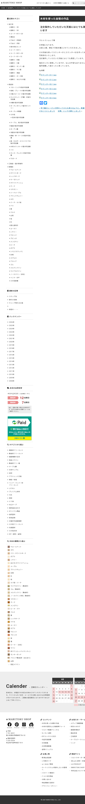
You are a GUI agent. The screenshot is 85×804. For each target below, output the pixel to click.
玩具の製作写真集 (18, 117)
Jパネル (12, 488)
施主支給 (74, 733)
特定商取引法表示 (48, 783)
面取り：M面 (15, 60)
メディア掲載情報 (77, 723)
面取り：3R (14, 27)
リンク (73, 743)
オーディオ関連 (15, 111)
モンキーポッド (15, 654)
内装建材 (12, 527)
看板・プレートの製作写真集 (20, 90)
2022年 (11, 335)
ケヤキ (12, 622)
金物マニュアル (47, 749)
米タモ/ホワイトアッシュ (19, 563)
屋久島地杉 (14, 225)
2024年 (11, 329)
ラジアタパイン (15, 271)
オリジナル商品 (14, 511)
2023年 (11, 332)
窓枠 (10, 498)
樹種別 (11, 167)
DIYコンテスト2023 (49, 736)
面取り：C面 (14, 63)
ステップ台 (13, 296)
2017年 (11, 351)
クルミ (12, 212)
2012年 (11, 368)
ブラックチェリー (16, 196)
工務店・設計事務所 (16, 163)
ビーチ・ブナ (15, 609)
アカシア (13, 261)
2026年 (11, 322)
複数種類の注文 (14, 457)
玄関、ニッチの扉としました (69, 111)
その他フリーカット (16, 524)
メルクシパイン (15, 268)
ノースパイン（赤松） (18, 274)
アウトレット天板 (15, 476)
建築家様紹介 (75, 730)
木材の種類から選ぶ (60, 3)
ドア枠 (11, 501)
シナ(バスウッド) (16, 251)
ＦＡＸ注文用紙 (47, 776)
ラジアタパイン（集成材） (19, 586)
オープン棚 (14, 129)
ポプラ (12, 248)
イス (12, 150)
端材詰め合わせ (14, 508)
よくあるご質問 (47, 764)
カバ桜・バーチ (15, 583)
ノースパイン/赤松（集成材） (20, 596)
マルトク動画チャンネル (50, 730)
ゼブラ (12, 628)
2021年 (11, 338)
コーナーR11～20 (16, 34)
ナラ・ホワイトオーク (18, 553)
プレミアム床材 (14, 491)
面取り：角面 (15, 73)
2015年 (11, 358)
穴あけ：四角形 (15, 40)
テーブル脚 (13, 466)
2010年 (11, 374)
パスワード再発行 (48, 773)
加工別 (11, 24)
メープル (13, 566)
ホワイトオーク (15, 173)
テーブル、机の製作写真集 (19, 122)
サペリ (12, 648)
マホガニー (14, 189)
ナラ (12, 206)
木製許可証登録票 (15, 521)
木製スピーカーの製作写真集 (20, 94)
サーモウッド (15, 179)
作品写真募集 (46, 739)
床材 (10, 473)
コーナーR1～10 (16, 56)
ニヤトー (13, 232)
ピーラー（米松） (16, 645)
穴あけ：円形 (15, 43)
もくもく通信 (46, 733)
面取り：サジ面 (15, 69)
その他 (12, 114)
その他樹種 (14, 281)
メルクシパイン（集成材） (19, 592)
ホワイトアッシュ (16, 183)
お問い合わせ (46, 779)
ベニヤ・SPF (15, 277)
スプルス (13, 258)
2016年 (11, 355)
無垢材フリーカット (16, 450)
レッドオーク (15, 176)
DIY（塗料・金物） (15, 534)
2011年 (11, 371)
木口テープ (13, 505)
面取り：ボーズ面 (16, 76)
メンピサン (14, 241)
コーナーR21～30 (16, 53)
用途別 (11, 84)
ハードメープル (15, 193)
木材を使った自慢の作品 (50, 723)
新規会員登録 (46, 757)
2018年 (11, 348)
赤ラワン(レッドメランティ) (20, 651)
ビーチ (12, 245)
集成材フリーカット (16, 453)
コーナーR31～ (15, 50)
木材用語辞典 (46, 746)
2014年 (11, 361)
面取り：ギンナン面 (17, 66)
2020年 (11, 342)
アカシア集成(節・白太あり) (20, 658)
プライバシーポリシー (50, 786)
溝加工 (12, 37)
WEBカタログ (75, 726)
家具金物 (12, 518)
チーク (12, 186)
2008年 (11, 381)
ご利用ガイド (46, 761)
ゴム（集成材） (15, 589)
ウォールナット (15, 170)
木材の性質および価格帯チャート (53, 726)
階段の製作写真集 (16, 126)
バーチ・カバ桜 (15, 202)
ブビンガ (13, 238)
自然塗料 (12, 514)
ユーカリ (13, 228)
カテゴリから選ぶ (43, 3)
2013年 (11, 364)
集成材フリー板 (14, 463)
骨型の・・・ (13, 309)
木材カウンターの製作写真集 (20, 146)
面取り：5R (14, 30)
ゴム (12, 264)
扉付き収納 (13, 300)
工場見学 (74, 736)
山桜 (12, 215)
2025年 (11, 325)
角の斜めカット (15, 47)
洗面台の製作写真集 (17, 132)
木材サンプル (13, 470)
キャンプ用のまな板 (16, 303)
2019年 (11, 345)
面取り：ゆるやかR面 (18, 79)
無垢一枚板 (13, 480)
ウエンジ (13, 235)
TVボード (13, 158)
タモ (12, 199)
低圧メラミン (13, 460)
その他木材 (13, 531)
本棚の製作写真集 (16, 103)
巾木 (10, 495)
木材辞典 (45, 743)
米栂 (12, 255)
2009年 (11, 378)
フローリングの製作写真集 (19, 87)
